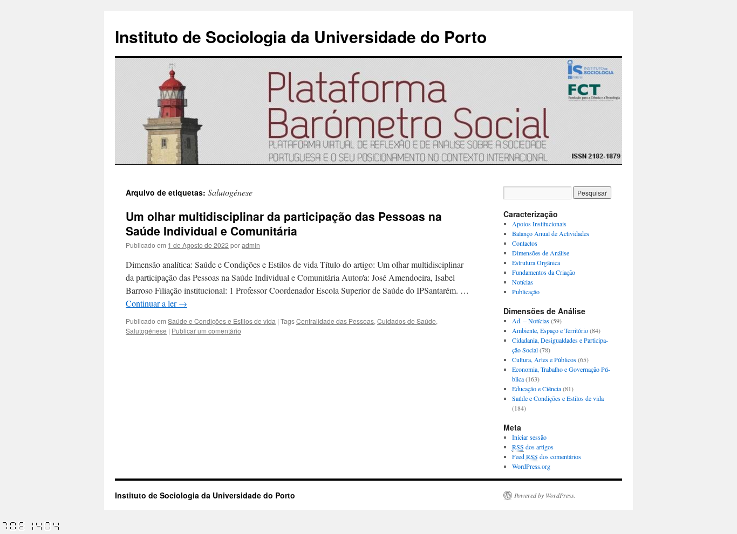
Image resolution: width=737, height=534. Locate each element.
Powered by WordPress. (545, 495)
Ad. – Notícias (530, 320)
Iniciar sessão (529, 437)
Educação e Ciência (536, 388)
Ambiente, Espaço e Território (550, 330)
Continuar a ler (156, 303)
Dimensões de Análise (540, 252)
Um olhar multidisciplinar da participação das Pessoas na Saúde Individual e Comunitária (284, 223)
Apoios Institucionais (539, 223)
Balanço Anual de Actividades (550, 233)
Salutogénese (146, 330)
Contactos (524, 243)
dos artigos (533, 446)
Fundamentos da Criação (543, 272)
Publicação (526, 291)
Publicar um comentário (206, 330)
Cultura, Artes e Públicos (544, 359)
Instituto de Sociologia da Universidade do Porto (301, 36)
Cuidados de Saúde (406, 320)
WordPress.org (531, 466)
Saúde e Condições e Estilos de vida (222, 320)
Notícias (522, 282)
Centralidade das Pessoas (335, 320)
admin (251, 244)
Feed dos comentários (546, 456)
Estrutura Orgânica (536, 262)
